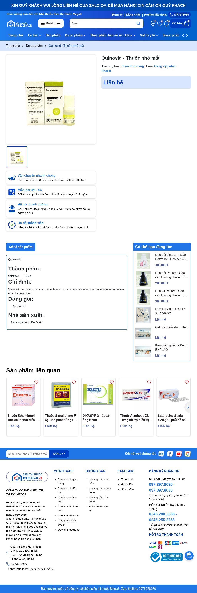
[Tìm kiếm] (138, 23)
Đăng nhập (133, 14)
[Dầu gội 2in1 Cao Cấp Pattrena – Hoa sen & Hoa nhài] (143, 261)
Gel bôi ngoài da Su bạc (171, 327)
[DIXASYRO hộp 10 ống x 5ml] (98, 395)
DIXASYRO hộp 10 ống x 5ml (96, 418)
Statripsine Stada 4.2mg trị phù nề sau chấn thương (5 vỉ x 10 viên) (172, 418)
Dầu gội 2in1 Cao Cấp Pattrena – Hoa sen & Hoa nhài (170, 257)
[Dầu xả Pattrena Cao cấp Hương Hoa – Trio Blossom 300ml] (143, 297)
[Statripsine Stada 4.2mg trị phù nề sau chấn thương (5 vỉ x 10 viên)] (173, 395)
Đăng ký (117, 14)
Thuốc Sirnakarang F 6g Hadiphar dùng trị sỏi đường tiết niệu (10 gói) (60, 418)
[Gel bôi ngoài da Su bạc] (143, 333)
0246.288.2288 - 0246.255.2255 (163, 517)
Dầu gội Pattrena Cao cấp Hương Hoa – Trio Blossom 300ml (170, 275)
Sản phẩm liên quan (33, 370)
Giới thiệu (127, 484)
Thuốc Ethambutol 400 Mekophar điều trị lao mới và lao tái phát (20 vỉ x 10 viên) (23, 418)
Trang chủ (15, 35)
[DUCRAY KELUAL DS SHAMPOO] (143, 315)
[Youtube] (179, 453)
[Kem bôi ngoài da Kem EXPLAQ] (143, 351)
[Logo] (19, 23)
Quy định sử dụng (68, 529)
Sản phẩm (53, 35)
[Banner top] (98, 5)
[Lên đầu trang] (189, 570)
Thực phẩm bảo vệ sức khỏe (111, 35)
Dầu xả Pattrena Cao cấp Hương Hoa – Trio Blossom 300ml (170, 293)
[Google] (188, 453)
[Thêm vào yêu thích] (36, 382)
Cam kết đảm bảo (68, 515)
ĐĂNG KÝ (59, 453)
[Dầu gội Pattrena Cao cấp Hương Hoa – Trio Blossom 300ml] (143, 279)
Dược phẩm (74, 35)
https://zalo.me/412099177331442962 (31, 568)
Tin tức (33, 35)
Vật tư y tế (148, 35)
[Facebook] (170, 453)
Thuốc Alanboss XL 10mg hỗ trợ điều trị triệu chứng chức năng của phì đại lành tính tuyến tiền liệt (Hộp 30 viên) (136, 418)
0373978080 (181, 14)
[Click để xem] (51, 99)
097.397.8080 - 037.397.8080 (162, 487)
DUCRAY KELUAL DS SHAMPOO (170, 311)
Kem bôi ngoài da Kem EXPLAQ (170, 347)
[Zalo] (161, 453)
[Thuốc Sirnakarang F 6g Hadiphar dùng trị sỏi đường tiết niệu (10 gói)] (61, 395)
